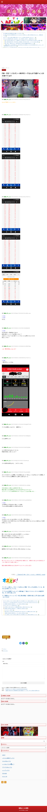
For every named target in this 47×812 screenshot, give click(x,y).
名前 (3, 661)
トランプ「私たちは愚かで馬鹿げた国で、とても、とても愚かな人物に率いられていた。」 (20, 37)
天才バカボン (5, 650)
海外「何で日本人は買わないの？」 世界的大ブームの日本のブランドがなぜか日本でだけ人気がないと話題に (23, 40)
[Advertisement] (23, 57)
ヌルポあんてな (6, 761)
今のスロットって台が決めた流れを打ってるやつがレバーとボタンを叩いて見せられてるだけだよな (21, 47)
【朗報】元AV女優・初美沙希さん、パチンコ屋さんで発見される (15, 603)
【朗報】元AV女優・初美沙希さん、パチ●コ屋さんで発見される (15, 608)
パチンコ (4, 648)
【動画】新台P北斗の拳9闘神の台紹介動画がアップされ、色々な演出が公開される (22, 690)
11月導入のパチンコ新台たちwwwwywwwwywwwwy (16, 689)
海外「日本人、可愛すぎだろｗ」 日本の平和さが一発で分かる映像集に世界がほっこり (19, 43)
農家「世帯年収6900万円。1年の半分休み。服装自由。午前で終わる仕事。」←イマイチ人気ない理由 (21, 41)
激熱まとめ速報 (23, 808)
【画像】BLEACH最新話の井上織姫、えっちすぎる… (13, 33)
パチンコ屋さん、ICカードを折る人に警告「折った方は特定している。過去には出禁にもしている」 (21, 614)
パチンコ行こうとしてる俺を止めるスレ (11, 605)
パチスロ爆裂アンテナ (8, 758)
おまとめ (4, 776)
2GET (3, 755)
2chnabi (4, 773)
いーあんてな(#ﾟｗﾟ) (8, 764)
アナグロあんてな (7, 767)
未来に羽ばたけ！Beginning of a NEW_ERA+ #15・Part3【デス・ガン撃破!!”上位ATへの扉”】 (20, 611)
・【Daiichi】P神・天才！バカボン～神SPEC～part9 (30, 574)
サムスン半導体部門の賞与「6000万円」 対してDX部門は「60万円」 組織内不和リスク (20, 38)
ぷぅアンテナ (6, 770)
